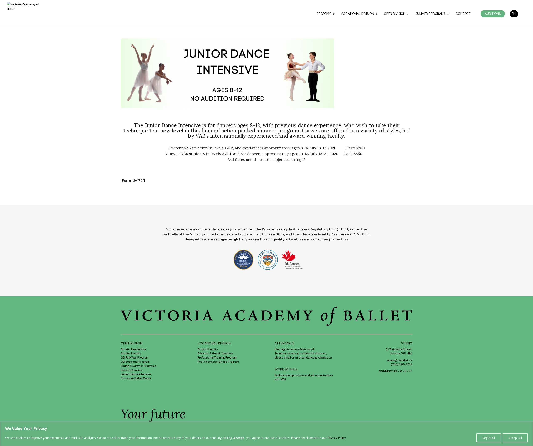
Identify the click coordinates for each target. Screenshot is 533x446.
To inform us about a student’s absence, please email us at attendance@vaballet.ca (303, 353)
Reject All (488, 438)
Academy (323, 14)
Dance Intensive (131, 370)
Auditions (493, 14)
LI (406, 371)
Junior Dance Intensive (136, 374)
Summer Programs (430, 14)
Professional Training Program (217, 357)
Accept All (515, 438)
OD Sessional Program (135, 361)
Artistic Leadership (133, 349)
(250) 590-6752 (401, 364)
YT (410, 371)
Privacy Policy (337, 438)
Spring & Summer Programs (138, 366)
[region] (266, 434)
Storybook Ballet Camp (136, 378)
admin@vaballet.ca (399, 360)
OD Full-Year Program (134, 357)
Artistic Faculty (131, 353)
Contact (463, 14)
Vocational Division (357, 14)
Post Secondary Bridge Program (218, 361)
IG (401, 371)
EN (514, 14)
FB (395, 371)
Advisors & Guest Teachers (215, 353)
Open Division (394, 14)
